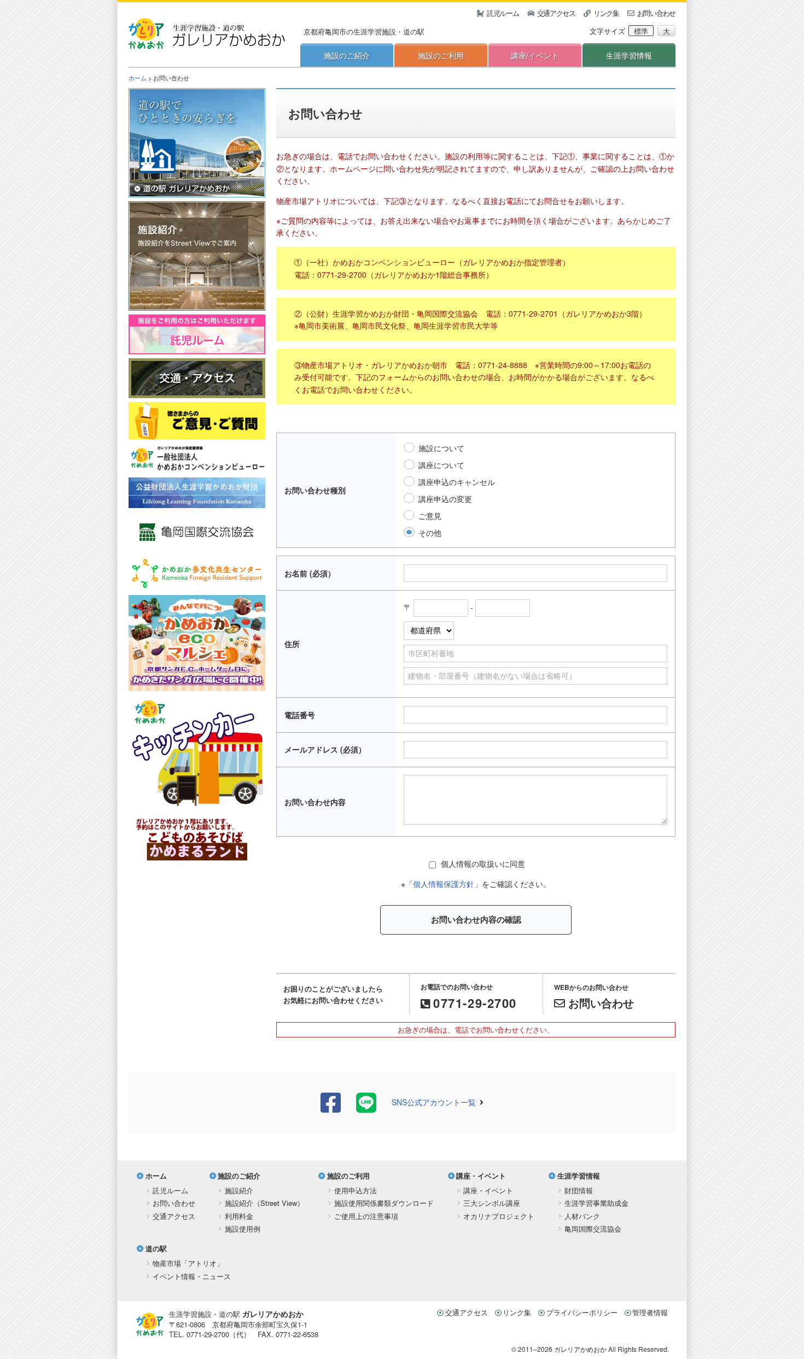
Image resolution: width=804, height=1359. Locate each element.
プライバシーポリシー (581, 1312)
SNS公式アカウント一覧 (434, 1101)
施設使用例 (242, 1228)
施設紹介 (239, 1190)
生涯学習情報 (629, 55)
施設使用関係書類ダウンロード (384, 1203)
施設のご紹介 (347, 55)
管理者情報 (650, 1312)
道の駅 (156, 1248)
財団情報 (578, 1190)
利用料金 (239, 1216)
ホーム (138, 77)
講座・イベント (481, 1175)
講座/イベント (535, 55)
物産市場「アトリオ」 (188, 1263)
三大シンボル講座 (491, 1203)
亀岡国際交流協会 (592, 1228)
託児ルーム (503, 13)
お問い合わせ (656, 13)
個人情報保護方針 (443, 883)
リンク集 (606, 13)
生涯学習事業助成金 (596, 1203)
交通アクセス (556, 13)
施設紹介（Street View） (264, 1203)
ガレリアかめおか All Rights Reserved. (611, 1349)
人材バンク (582, 1216)
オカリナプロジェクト (498, 1216)
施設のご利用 (441, 55)
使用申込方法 (355, 1190)
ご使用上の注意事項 (366, 1216)
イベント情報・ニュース (192, 1276)
